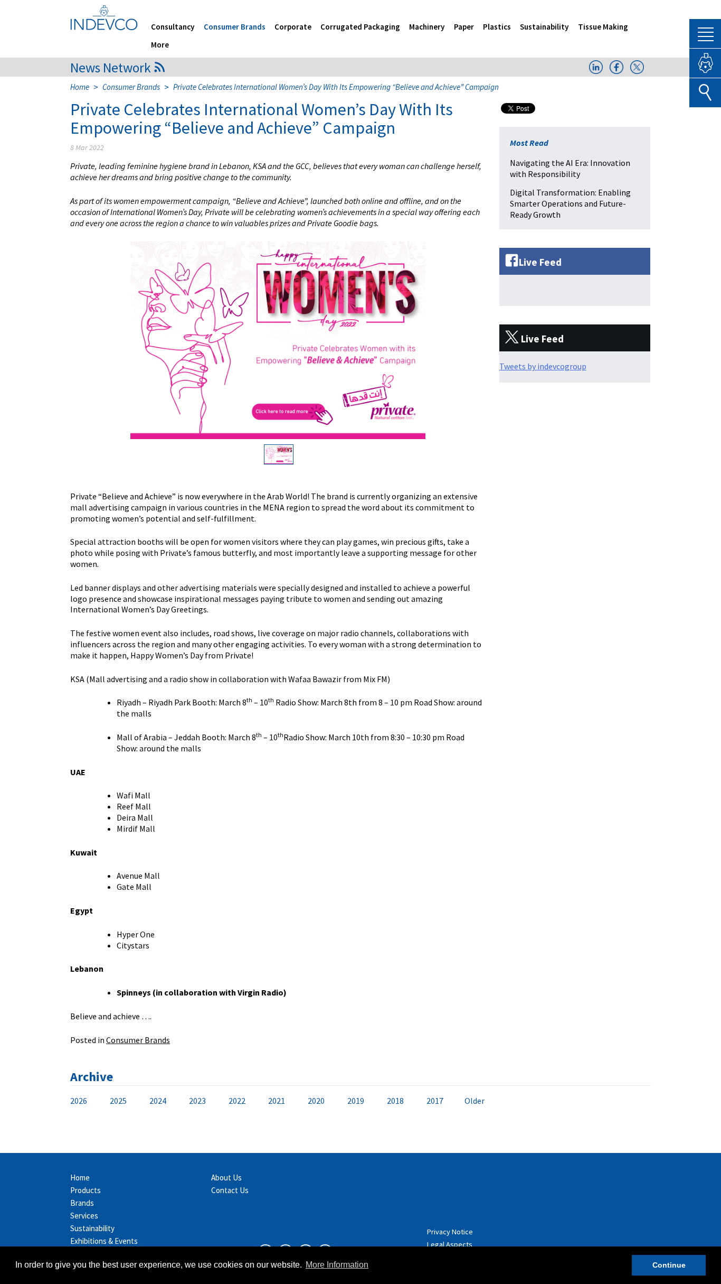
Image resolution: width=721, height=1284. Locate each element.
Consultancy (173, 27)
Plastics (497, 27)
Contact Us (230, 1190)
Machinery (427, 27)
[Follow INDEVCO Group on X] (637, 71)
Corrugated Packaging (360, 27)
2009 (152, 1101)
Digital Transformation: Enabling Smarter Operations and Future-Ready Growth (570, 203)
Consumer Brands (234, 27)
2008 (184, 1101)
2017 (434, 1100)
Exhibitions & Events (104, 1241)
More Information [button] (337, 1264)
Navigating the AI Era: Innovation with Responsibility (570, 168)
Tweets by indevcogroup (542, 366)
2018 (395, 1100)
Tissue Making (603, 27)
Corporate (292, 27)
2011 (86, 1101)
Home (79, 87)
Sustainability (544, 27)
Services (84, 1216)
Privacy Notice (450, 1231)
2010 (119, 1101)
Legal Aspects (449, 1244)
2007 (217, 1101)
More (160, 45)
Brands (82, 1203)
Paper (464, 27)
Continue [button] (669, 1265)
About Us (226, 1178)
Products (85, 1190)
